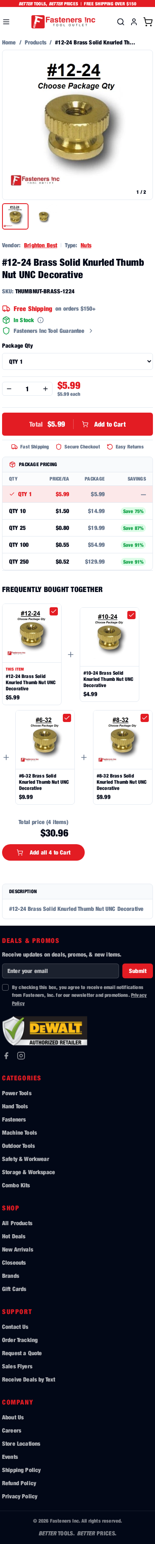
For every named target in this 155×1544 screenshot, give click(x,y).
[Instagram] (21, 1056)
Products (35, 42)
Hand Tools (15, 1106)
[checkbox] (54, 611)
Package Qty (17, 345)
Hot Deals (13, 1236)
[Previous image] (13, 125)
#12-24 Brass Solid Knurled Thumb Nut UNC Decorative (30, 682)
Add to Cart (77, 424)
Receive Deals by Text (28, 1379)
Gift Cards (14, 1288)
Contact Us (15, 1326)
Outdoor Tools (18, 1145)
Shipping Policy (21, 1469)
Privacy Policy (19, 1496)
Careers (11, 1430)
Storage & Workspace (28, 1171)
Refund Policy (19, 1482)
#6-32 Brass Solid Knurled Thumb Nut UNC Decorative (44, 782)
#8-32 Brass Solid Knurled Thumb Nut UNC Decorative (121, 782)
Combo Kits (16, 1185)
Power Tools (16, 1092)
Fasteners (14, 1119)
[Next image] (142, 125)
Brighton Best (40, 244)
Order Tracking (20, 1339)
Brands (10, 1275)
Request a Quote (22, 1352)
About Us (13, 1417)
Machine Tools (19, 1132)
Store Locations (21, 1443)
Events (10, 1456)
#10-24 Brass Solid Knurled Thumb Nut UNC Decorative (108, 679)
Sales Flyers (17, 1366)
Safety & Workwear (25, 1158)
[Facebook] (6, 1056)
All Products (17, 1222)
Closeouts (14, 1262)
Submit (137, 970)
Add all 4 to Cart (50, 852)
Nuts (86, 244)
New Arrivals (17, 1249)
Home (9, 42)
